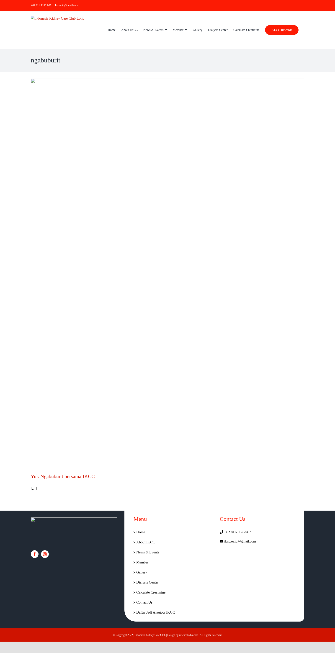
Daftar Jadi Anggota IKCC (155, 612)
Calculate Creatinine (150, 592)
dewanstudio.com (188, 635)
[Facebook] (35, 554)
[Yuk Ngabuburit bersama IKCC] (167, 272)
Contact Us (144, 602)
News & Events (147, 552)
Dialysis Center (147, 582)
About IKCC (145, 542)
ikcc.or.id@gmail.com (66, 5)
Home (140, 532)
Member (142, 562)
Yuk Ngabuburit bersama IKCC (63, 476)
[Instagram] (45, 554)
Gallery (141, 572)
